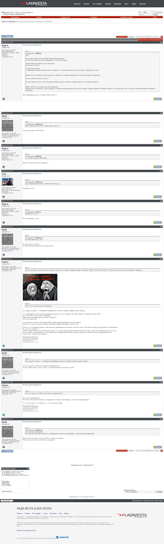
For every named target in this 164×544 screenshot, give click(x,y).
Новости (77, 4)
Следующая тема (88, 465)
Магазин (143, 4)
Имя (140, 12)
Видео (134, 4)
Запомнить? (159, 12)
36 (150, 37)
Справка (39, 17)
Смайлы (4, 482)
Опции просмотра (155, 39)
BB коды (4, 481)
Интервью (117, 4)
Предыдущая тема (76, 465)
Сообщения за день (126, 17)
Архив (156, 500)
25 (136, 37)
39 (157, 37)
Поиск (155, 17)
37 (153, 37)
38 (155, 37)
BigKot (5, 45)
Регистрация (15, 17)
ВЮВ (4, 116)
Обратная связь (137, 500)
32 (141, 37)
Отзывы (86, 4)
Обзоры (108, 4)
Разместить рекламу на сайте (26, 530)
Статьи (45, 513)
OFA (4, 174)
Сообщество (64, 17)
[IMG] (3, 484)
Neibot (5, 262)
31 (139, 37)
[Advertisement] (82, 30)
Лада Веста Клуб (8, 12)
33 (143, 37)
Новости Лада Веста (27, 12)
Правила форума (7, 491)
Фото (126, 4)
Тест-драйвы (97, 4)
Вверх (161, 500)
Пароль (141, 14)
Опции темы (142, 39)
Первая (130, 37)
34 (146, 37)
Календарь (93, 17)
